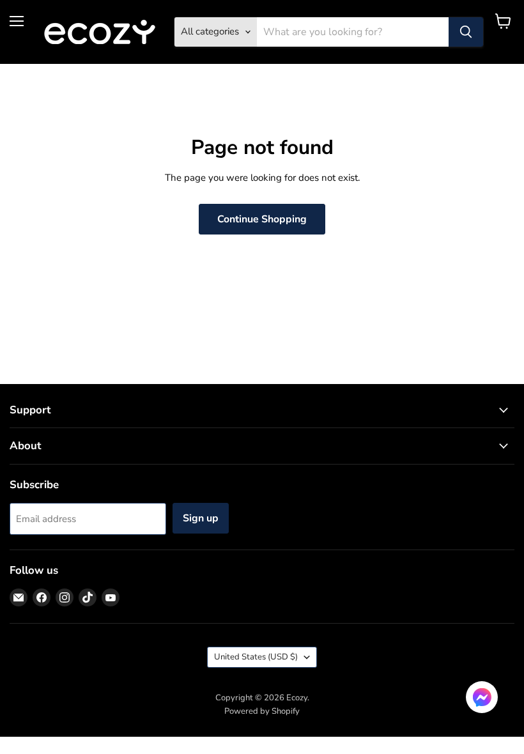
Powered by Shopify (262, 711)
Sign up (201, 518)
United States (256, 657)
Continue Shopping (262, 219)
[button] (482, 698)
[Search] (466, 32)
